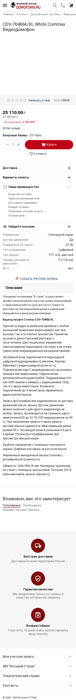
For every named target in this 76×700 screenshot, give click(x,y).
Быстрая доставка (38, 556)
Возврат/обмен (38, 625)
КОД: (57, 100)
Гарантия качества (38, 589)
